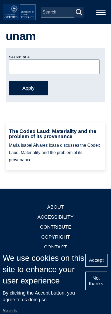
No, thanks (96, 280)
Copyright (55, 237)
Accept (96, 260)
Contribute (55, 227)
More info (10, 311)
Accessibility (55, 217)
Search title (19, 57)
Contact (55, 247)
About (55, 207)
